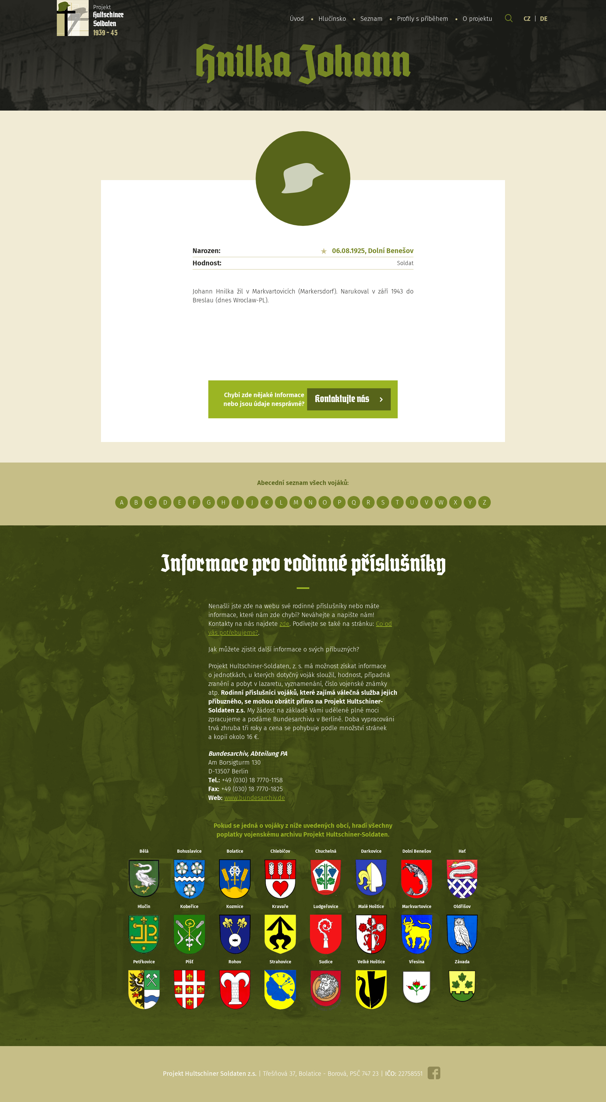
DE (544, 18)
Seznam (371, 18)
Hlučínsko (332, 18)
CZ (527, 18)
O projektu (477, 18)
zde (284, 623)
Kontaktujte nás (342, 399)
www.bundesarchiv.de (254, 798)
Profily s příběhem (422, 18)
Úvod (297, 18)
